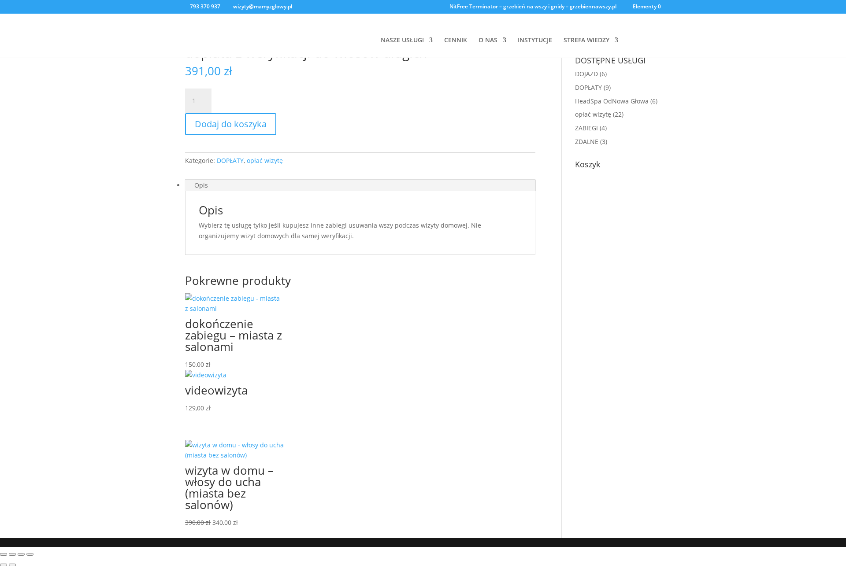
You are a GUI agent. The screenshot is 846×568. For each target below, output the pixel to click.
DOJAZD (586, 74)
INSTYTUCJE (535, 40)
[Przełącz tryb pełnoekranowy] (12, 554)
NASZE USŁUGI (402, 40)
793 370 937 (205, 6)
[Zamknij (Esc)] (29, 554)
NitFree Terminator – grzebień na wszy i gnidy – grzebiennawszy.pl (532, 7)
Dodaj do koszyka (231, 124)
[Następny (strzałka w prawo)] (12, 565)
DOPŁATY (230, 160)
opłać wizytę (265, 160)
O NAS (488, 40)
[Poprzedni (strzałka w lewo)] (3, 565)
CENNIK (455, 40)
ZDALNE (586, 141)
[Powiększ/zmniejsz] (3, 554)
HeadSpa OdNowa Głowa (612, 101)
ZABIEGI (586, 128)
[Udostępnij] (21, 554)
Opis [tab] (201, 185)
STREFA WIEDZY (586, 40)
